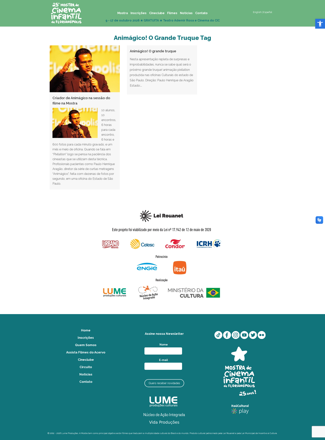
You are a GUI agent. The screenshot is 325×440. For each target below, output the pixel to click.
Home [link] (85, 330)
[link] (320, 24)
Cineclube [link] (86, 360)
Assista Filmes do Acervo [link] (85, 352)
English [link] (257, 12)
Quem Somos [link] (85, 345)
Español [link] (267, 12)
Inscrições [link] (86, 338)
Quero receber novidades (164, 383)
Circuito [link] (86, 367)
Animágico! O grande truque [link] (153, 51)
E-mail (164, 360)
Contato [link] (85, 382)
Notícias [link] (85, 374)
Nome (164, 344)
